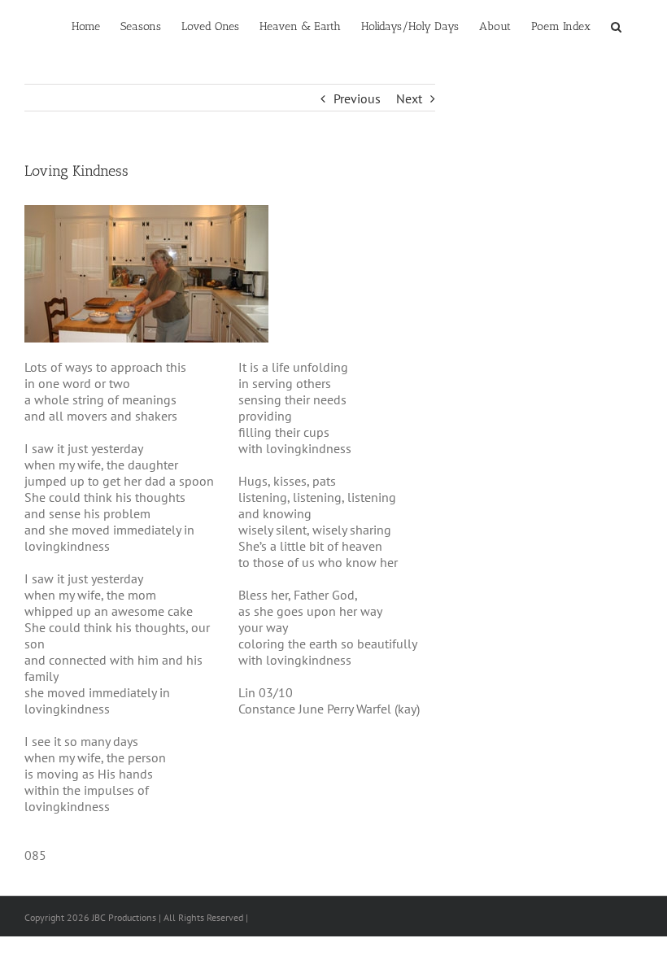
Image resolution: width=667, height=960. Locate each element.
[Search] (616, 25)
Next (409, 98)
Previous (357, 98)
